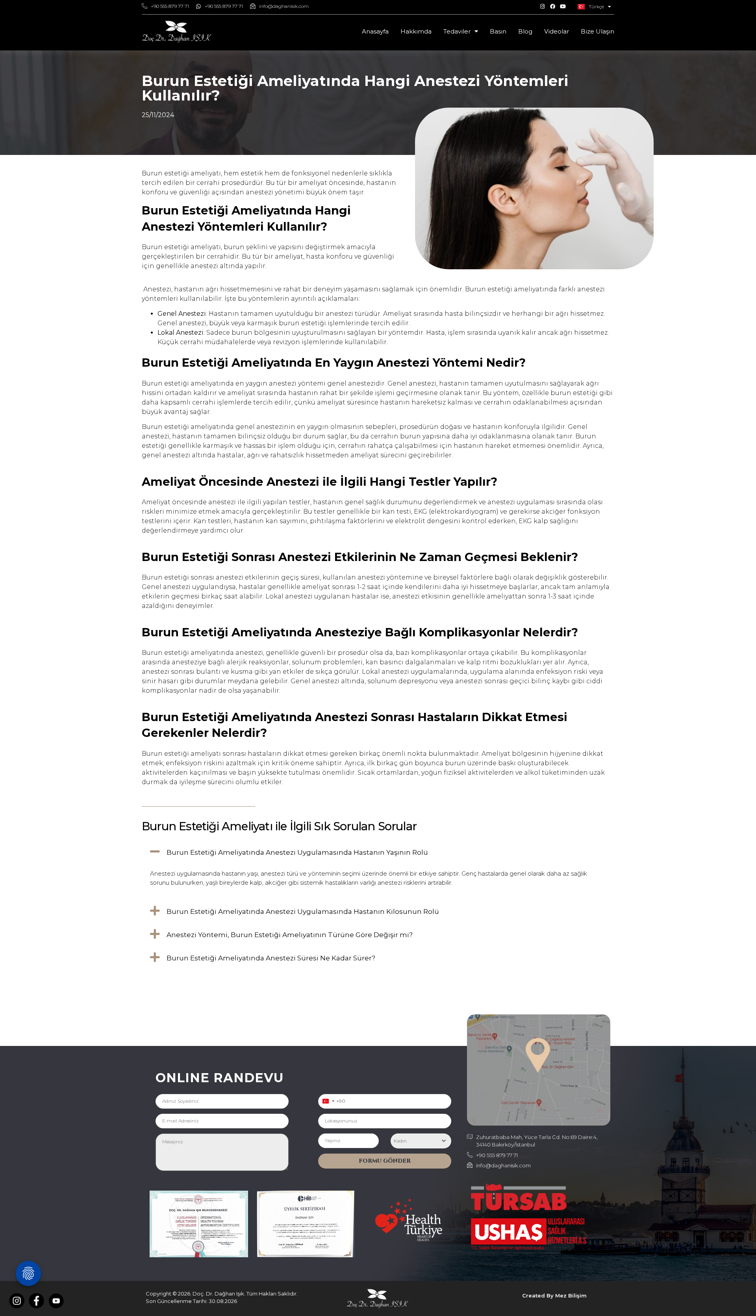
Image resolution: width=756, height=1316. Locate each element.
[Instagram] (542, 6)
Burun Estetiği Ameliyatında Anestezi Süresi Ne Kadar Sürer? (271, 958)
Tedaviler (457, 31)
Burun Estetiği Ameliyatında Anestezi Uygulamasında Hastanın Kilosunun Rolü (303, 911)
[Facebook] (552, 6)
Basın (498, 31)
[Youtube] (563, 6)
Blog (525, 31)
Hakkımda (416, 31)
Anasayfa (375, 31)
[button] (378, 851)
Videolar (556, 31)
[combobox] (328, 1101)
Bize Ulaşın (597, 31)
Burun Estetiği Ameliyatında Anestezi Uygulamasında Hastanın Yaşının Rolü (297, 852)
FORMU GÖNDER (385, 1161)
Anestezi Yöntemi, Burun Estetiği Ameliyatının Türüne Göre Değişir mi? (290, 935)
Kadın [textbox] (400, 1141)
